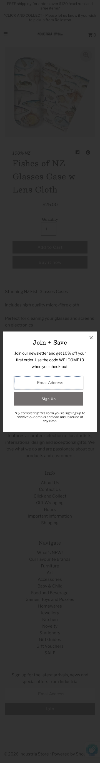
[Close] (91, 337)
